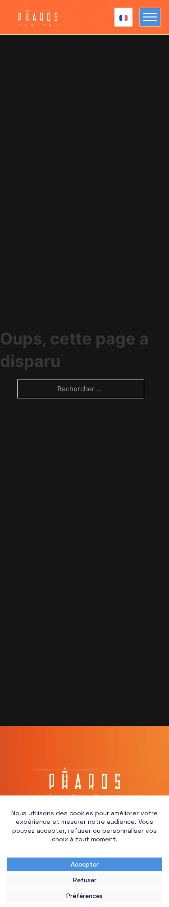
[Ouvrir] (150, 17)
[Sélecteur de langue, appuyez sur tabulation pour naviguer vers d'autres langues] (121, 17)
